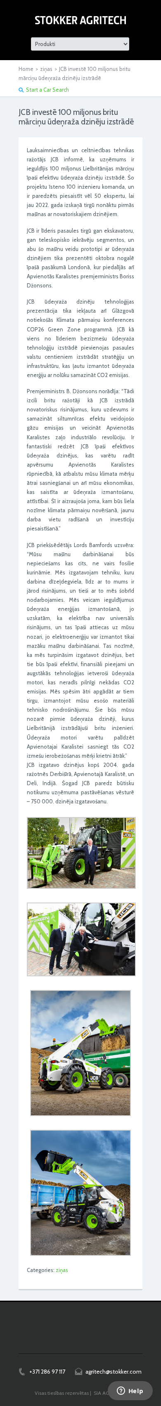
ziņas (46, 69)
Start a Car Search (47, 89)
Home (26, 69)
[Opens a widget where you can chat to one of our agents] (130, 1391)
